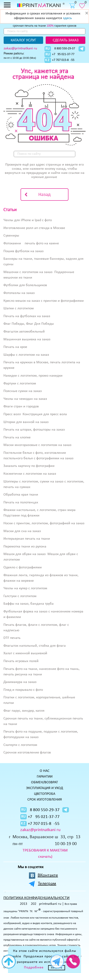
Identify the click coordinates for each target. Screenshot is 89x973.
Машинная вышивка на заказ (26, 339)
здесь (67, 18)
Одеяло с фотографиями (22, 567)
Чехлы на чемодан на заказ (25, 399)
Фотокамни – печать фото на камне (31, 243)
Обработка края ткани (20, 494)
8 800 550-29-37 (64, 48)
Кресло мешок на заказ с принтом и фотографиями (43, 301)
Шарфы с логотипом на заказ (26, 355)
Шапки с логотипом (18, 308)
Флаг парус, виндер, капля (23, 711)
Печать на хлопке (17, 437)
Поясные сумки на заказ (22, 391)
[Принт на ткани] (41, 5)
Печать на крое (15, 347)
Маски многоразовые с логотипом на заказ (37, 445)
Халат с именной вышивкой (25, 653)
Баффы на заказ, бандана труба (28, 604)
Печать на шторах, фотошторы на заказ (34, 430)
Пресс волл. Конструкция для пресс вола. (35, 414)
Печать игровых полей (21, 661)
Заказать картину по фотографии (29, 466)
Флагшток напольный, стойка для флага (34, 646)
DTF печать (12, 638)
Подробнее (34, 967)
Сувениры (11, 235)
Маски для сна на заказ (22, 531)
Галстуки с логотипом (20, 596)
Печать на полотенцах (20, 502)
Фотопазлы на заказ (19, 293)
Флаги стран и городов (21, 406)
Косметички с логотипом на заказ (29, 474)
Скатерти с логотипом (20, 745)
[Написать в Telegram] (82, 48)
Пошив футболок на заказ (23, 251)
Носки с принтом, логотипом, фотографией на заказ (43, 523)
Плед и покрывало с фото (23, 690)
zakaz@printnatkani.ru (20, 48)
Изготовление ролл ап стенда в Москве (34, 228)
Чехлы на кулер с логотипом (25, 588)
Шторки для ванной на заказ (26, 422)
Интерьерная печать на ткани (26, 539)
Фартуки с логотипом (19, 383)
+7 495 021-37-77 (63, 54)
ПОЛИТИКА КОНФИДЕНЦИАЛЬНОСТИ (36, 898)
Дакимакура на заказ (20, 682)
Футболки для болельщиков (25, 285)
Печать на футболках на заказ (26, 316)
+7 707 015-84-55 (63, 60)
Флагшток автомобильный (24, 331)
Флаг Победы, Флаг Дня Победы (28, 324)
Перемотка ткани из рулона (24, 546)
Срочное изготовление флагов (27, 752)
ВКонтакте (48, 875)
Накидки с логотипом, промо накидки (33, 376)
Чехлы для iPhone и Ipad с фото (27, 220)
